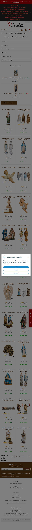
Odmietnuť (16, 273)
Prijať (16, 267)
